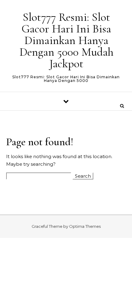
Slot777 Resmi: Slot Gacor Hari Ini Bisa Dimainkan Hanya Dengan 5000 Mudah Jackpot (66, 40)
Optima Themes (85, 226)
